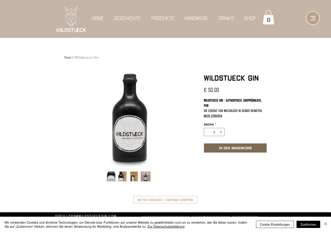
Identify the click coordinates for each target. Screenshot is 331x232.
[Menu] (313, 18)
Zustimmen (308, 224)
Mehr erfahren (213, 115)
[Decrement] (207, 132)
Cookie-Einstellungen (275, 224)
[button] (268, 17)
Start (67, 57)
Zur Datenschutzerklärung (166, 226)
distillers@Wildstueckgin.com (85, 215)
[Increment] (221, 132)
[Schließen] (325, 224)
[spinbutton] (214, 132)
